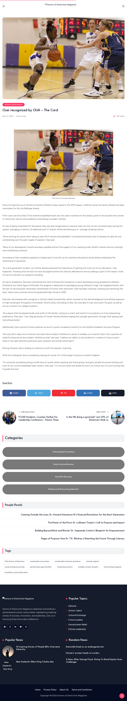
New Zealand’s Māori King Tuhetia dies (35, 662)
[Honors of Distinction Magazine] (63, 6)
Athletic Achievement (13, 104)
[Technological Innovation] (63, 452)
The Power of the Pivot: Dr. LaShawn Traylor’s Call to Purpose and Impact (86, 523)
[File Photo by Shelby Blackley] (63, 163)
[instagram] (26, 627)
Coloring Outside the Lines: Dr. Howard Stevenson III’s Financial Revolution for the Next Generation (73, 515)
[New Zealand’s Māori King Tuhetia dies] (8, 666)
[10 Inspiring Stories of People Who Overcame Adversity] (8, 651)
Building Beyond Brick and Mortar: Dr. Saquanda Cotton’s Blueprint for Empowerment (80, 531)
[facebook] (4, 627)
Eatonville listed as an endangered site (85, 647)
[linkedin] (15, 627)
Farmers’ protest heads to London (82, 653)
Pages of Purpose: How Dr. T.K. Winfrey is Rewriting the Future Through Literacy (83, 539)
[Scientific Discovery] (63, 477)
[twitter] (10, 627)
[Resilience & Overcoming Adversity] (63, 489)
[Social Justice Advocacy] (63, 464)
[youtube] (20, 627)
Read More (7, 383)
